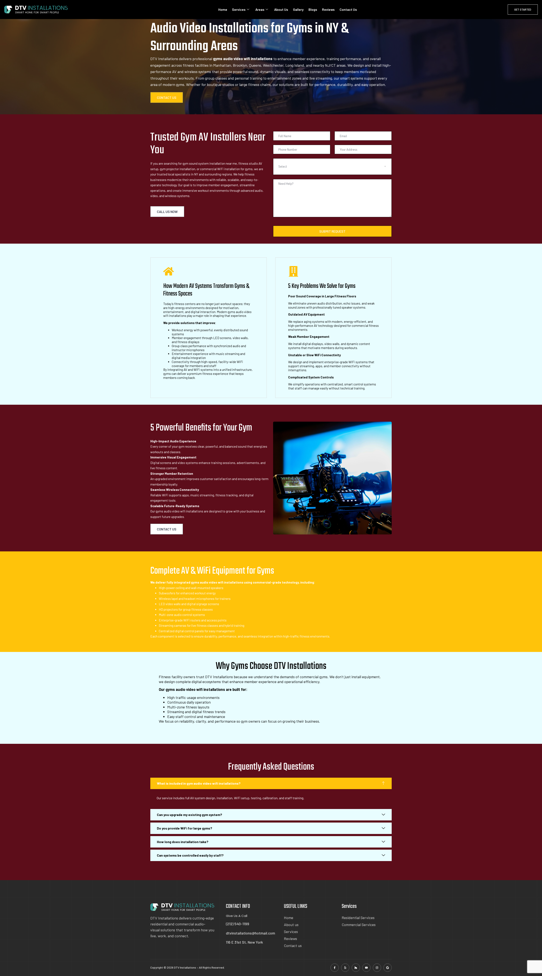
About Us (281, 9)
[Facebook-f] (334, 968)
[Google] (387, 968)
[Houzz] (356, 968)
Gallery (298, 9)
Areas (259, 9)
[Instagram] (377, 968)
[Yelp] (345, 968)
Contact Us (348, 9)
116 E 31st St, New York (244, 942)
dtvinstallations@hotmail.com (250, 933)
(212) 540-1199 (237, 923)
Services (239, 9)
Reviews (328, 9)
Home (222, 9)
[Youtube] (366, 968)
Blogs (312, 9)
